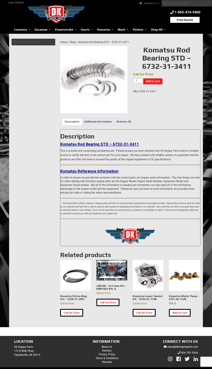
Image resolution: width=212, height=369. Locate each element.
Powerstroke (66, 30)
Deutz (87, 30)
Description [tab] (72, 121)
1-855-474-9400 (187, 12)
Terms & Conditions (107, 358)
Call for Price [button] (72, 312)
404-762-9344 (189, 352)
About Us (107, 346)
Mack (124, 30)
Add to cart (153, 81)
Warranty (107, 362)
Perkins (140, 30)
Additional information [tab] (98, 121)
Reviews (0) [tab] (123, 121)
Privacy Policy (107, 354)
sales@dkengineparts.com (182, 346)
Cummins (23, 30)
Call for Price (108, 302)
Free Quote (185, 20)
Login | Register (16, 2)
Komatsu (106, 30)
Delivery (107, 350)
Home (63, 42)
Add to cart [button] (179, 312)
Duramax (43, 30)
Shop (73, 42)
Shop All (159, 30)
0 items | (151, 3)
